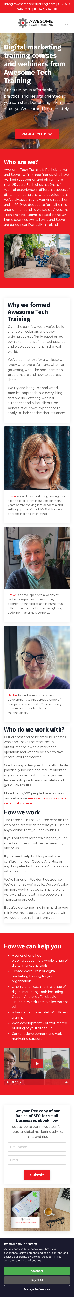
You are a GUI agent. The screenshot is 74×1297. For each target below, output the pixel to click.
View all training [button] (36, 134)
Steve (12, 595)
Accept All (37, 1270)
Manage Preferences (37, 1289)
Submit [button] (37, 1175)
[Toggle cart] (66, 23)
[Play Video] (7, 1082)
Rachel (12, 695)
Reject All (37, 1280)
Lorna (12, 496)
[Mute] (66, 1082)
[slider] (41, 1082)
